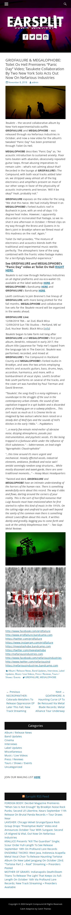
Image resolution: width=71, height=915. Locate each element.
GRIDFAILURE (32, 677)
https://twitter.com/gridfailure (23, 638)
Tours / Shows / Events (18, 763)
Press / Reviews (43, 674)
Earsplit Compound (34, 904)
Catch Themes (44, 908)
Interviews (53, 670)
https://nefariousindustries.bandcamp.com (31, 665)
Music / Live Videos (24, 674)
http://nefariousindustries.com (24, 654)
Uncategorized (13, 767)
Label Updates (13, 748)
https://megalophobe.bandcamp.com (28, 646)
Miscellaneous (13, 751)
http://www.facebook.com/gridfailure (27, 631)
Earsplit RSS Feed (37, 796)
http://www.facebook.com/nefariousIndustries (33, 658)
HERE (47, 283)
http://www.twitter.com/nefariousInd (27, 661)
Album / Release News (19, 670)
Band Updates (39, 670)
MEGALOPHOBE (48, 677)
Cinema (9, 740)
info (46, 328)
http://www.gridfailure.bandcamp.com (28, 635)
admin (35, 82)
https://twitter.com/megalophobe (25, 650)
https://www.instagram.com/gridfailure (29, 642)
